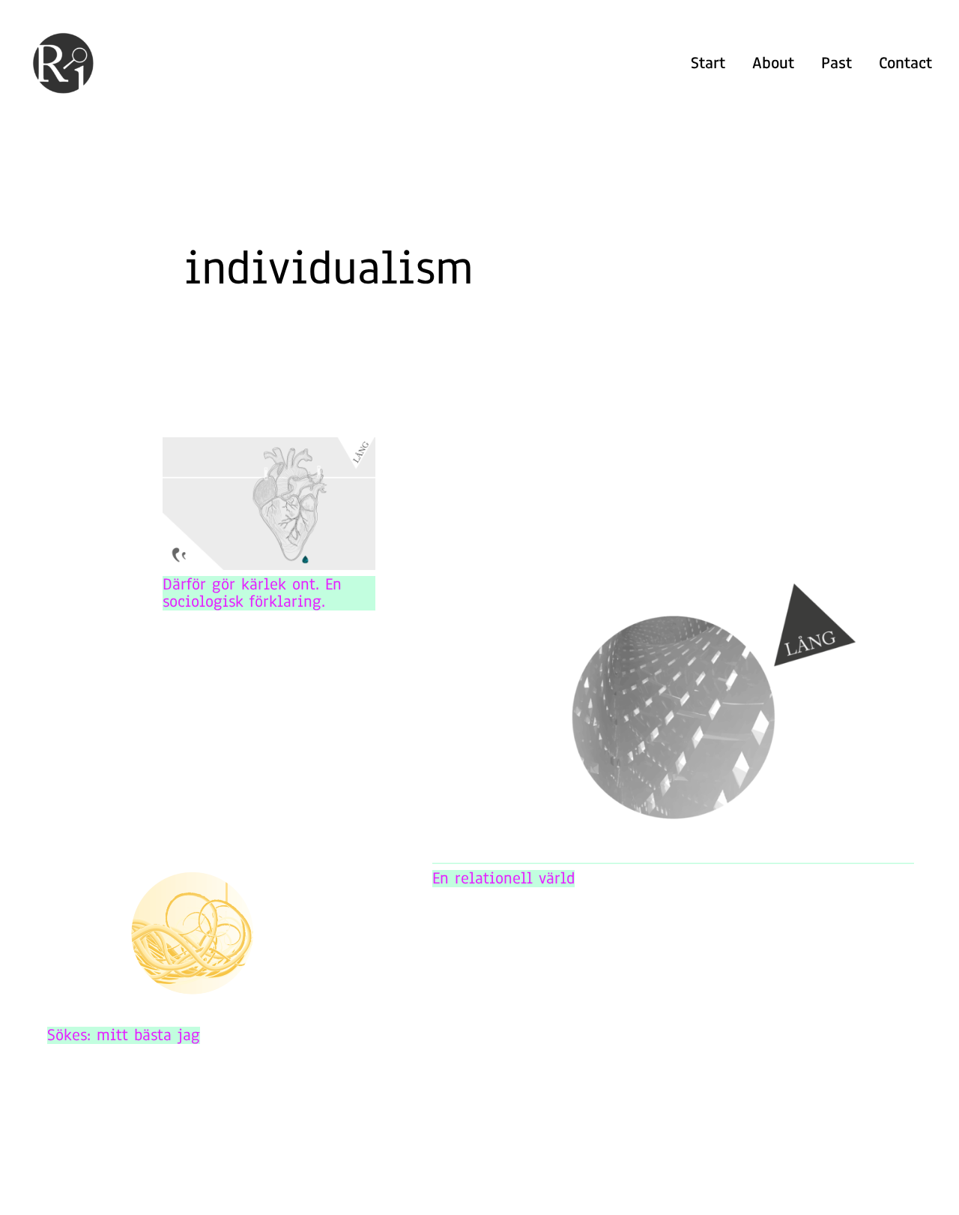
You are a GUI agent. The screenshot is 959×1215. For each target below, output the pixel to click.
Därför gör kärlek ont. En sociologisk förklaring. (252, 593)
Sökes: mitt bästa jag (123, 1035)
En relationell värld (503, 878)
